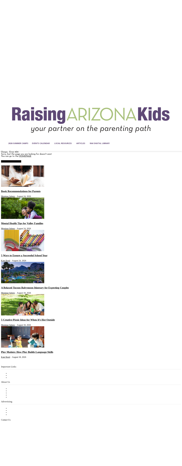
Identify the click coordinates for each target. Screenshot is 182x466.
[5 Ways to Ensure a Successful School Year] (22, 251)
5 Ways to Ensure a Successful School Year (24, 255)
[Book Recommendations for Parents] (22, 186)
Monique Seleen (8, 196)
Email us (10, 433)
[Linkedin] (14, 453)
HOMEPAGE (25, 156)
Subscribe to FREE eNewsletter (23, 373)
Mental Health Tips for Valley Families (22, 223)
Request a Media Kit (18, 410)
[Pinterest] (20, 453)
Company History (16, 391)
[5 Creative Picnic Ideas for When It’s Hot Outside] (22, 315)
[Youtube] (31, 453)
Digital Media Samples (19, 413)
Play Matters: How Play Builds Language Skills (27, 352)
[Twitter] (25, 453)
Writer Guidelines (16, 395)
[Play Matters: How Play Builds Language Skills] (22, 347)
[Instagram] (9, 453)
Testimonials (14, 408)
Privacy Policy (14, 378)
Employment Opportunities (21, 393)
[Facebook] (3, 453)
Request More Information (21, 415)
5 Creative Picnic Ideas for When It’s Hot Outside (28, 319)
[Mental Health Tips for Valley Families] (22, 218)
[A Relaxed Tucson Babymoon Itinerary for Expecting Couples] (22, 283)
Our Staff (12, 389)
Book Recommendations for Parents (21, 191)
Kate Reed (5, 261)
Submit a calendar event (20, 397)
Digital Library (15, 375)
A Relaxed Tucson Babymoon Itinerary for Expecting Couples (35, 287)
